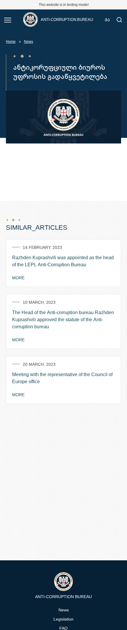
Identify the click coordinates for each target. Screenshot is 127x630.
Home (11, 41)
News (28, 41)
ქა (107, 19)
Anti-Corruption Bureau (67, 19)
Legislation (63, 619)
